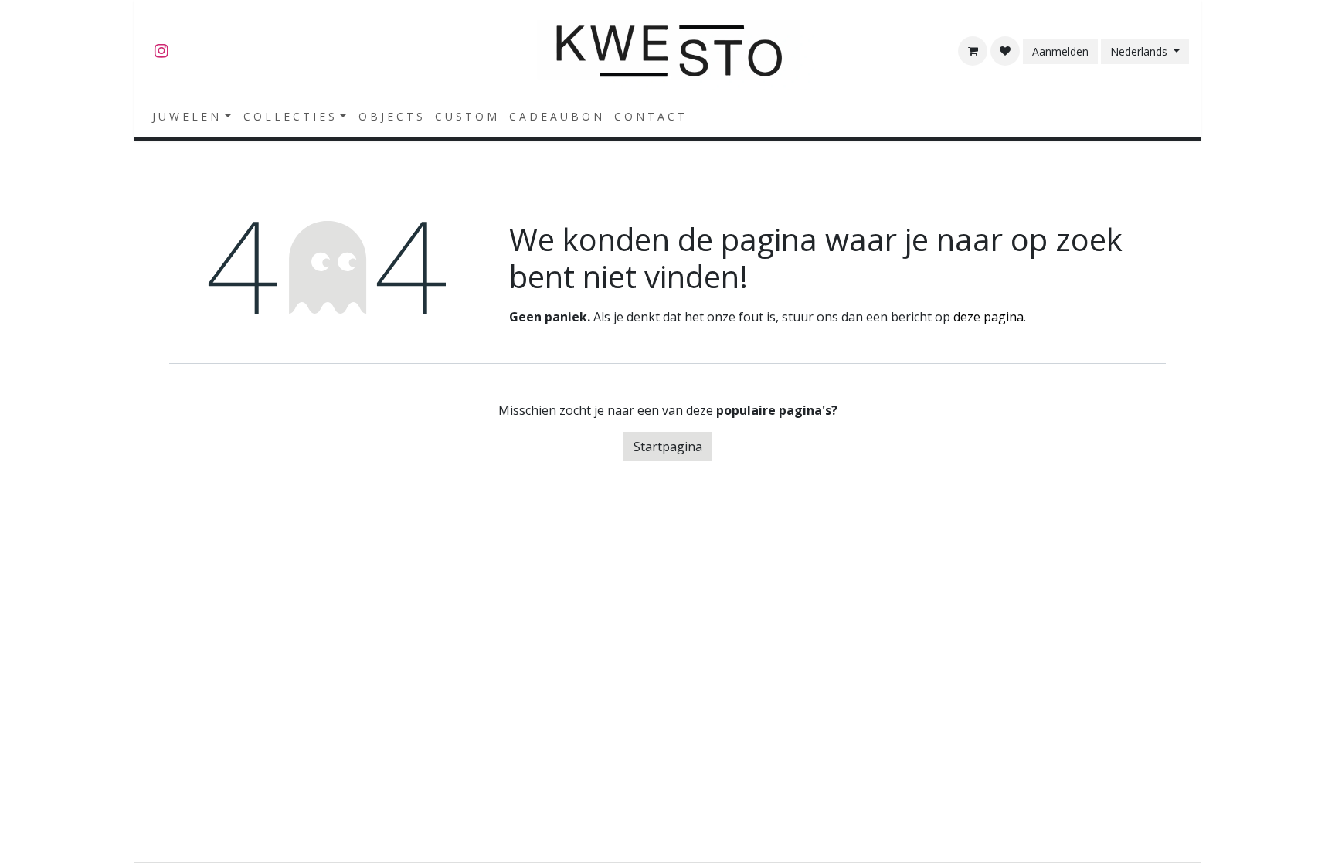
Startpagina (668, 446)
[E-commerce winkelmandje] (972, 51)
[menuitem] (191, 116)
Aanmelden (1060, 51)
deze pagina (988, 316)
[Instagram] (161, 51)
